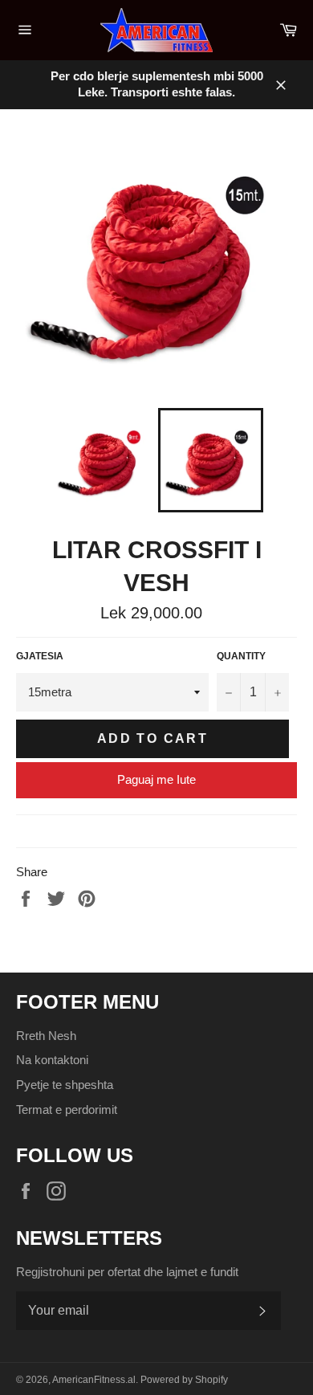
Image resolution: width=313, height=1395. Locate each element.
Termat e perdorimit (66, 1109)
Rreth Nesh (46, 1035)
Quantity (241, 656)
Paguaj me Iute (156, 779)
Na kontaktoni (52, 1060)
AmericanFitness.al (94, 1379)
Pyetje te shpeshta (64, 1084)
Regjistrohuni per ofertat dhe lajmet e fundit (127, 1272)
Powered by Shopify (184, 1379)
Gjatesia (39, 656)
